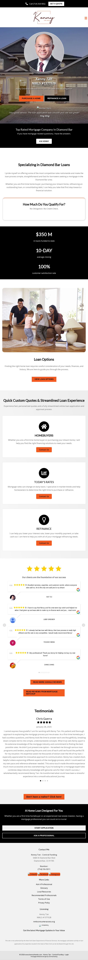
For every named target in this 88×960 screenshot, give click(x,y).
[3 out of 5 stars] (44, 722)
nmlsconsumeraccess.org (44, 921)
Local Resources (44, 892)
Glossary (44, 888)
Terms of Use (44, 899)
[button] (35, 4)
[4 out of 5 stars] (46, 722)
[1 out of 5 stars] (38, 722)
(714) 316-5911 (44, 869)
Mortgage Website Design (39, 956)
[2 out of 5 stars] (41, 722)
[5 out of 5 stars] (49, 722)
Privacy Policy (44, 903)
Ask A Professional (44, 884)
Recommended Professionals (44, 895)
